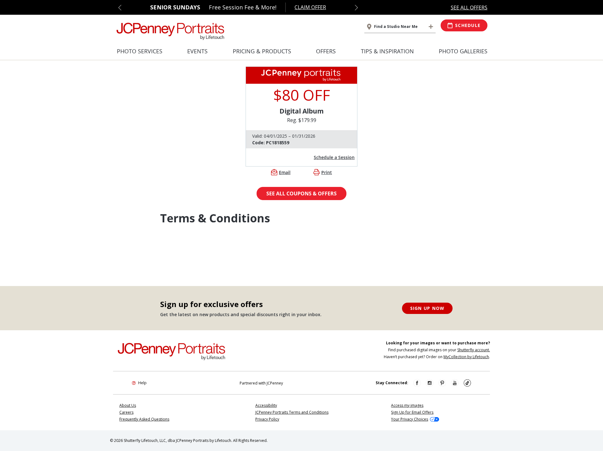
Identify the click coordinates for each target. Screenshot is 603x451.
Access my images (407, 405)
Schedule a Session (334, 157)
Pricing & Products (262, 51)
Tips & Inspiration (387, 51)
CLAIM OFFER (310, 7)
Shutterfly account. (473, 350)
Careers (126, 412)
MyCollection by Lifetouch (466, 356)
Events (197, 51)
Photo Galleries (463, 51)
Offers (326, 51)
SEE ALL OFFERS (469, 7)
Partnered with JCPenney (261, 383)
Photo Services (139, 51)
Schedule (468, 25)
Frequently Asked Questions (144, 419)
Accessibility (266, 405)
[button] (120, 7)
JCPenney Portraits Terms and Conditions (292, 412)
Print (326, 172)
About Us (127, 405)
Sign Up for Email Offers (412, 412)
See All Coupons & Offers (301, 193)
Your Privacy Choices (409, 419)
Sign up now (427, 308)
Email (285, 172)
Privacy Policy (267, 419)
